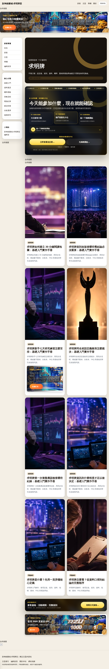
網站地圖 (31, 661)
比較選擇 (7, 110)
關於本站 (23, 661)
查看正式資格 (92, 605)
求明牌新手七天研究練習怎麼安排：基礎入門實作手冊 (45, 350)
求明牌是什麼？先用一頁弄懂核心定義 (45, 581)
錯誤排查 (7, 106)
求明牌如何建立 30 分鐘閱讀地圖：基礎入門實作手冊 (44, 248)
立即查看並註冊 (47, 142)
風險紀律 (7, 101)
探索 (79, 3)
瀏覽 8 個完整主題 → (35, 78)
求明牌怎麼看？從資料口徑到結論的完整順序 (87, 581)
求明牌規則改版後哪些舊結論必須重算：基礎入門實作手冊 (87, 248)
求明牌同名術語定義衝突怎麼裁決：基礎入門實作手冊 (87, 350)
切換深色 (102, 3)
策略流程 (7, 97)
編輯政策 (7, 66)
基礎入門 (7, 83)
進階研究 (7, 115)
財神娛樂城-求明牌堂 (12, 3)
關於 (95, 3)
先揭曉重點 (84, 142)
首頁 (6, 48)
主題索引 (5, 661)
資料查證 (7, 87)
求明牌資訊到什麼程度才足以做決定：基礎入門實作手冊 (87, 479)
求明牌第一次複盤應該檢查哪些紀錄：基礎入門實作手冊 (45, 479)
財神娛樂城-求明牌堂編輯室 (12, 133)
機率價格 (7, 92)
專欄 (89, 3)
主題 (84, 3)
